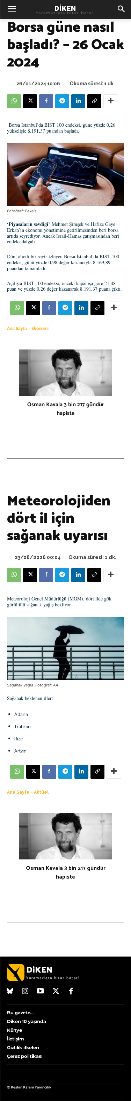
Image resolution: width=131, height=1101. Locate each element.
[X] (30, 101)
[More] (110, 101)
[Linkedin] (78, 101)
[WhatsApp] (14, 101)
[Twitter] (56, 992)
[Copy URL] (94, 101)
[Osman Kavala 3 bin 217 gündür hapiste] (65, 372)
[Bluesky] (10, 992)
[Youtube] (40, 992)
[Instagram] (25, 992)
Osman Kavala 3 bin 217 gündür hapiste (65, 409)
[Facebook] (46, 101)
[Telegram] (62, 101)
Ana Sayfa (17, 328)
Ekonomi (40, 328)
